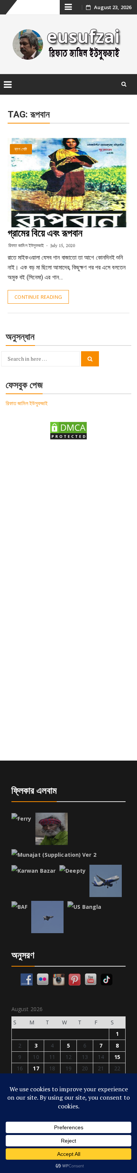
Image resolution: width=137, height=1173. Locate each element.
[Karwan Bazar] (33, 871)
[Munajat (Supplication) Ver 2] (53, 855)
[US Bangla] (84, 907)
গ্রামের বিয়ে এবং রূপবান (45, 233)
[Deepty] (72, 871)
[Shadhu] (51, 829)
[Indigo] (105, 881)
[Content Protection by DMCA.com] (68, 430)
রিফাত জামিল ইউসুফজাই (26, 245)
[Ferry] (21, 819)
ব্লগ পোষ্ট (20, 149)
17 (36, 1068)
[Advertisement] (68, 522)
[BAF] (19, 907)
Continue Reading (38, 296)
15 (117, 1056)
